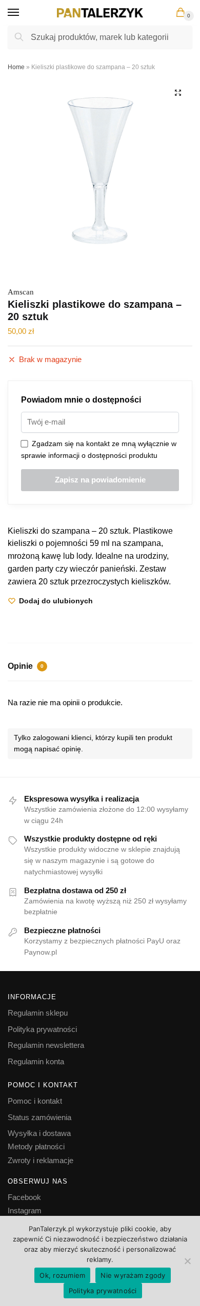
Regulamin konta (36, 1061)
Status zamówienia (39, 1117)
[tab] (100, 667)
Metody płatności (36, 1146)
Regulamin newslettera (46, 1045)
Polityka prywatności (42, 1029)
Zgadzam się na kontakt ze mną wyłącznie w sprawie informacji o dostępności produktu (98, 449)
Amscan (21, 292)
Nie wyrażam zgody (133, 1275)
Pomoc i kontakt (35, 1101)
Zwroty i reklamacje (40, 1160)
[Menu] (23, 12)
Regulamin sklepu (38, 1012)
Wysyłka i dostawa (39, 1133)
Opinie (26, 666)
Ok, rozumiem (62, 1275)
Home (16, 67)
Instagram (25, 1210)
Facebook (24, 1197)
